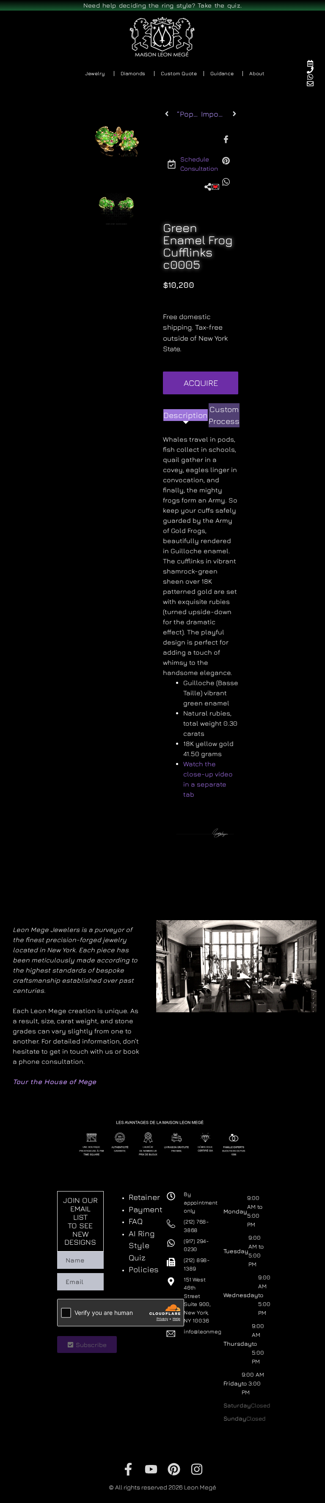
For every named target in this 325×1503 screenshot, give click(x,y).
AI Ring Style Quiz (142, 1245)
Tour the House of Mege (54, 1081)
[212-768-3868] (314, 70)
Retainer (144, 1197)
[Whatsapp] (314, 77)
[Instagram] (196, 1469)
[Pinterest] (174, 1469)
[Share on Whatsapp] (226, 181)
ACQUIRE (201, 383)
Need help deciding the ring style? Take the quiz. (162, 5)
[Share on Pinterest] (226, 160)
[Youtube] (151, 1469)
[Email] (314, 83)
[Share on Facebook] (226, 138)
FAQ (136, 1221)
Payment (145, 1209)
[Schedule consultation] (314, 63)
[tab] (185, 415)
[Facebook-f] (128, 1469)
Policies (144, 1269)
